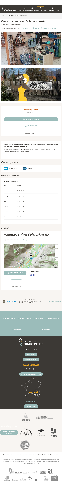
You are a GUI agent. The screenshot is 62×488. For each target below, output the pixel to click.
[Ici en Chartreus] (26, 432)
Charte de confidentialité (20, 454)
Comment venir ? (31, 406)
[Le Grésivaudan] (15, 480)
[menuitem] (8, 9)
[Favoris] (47, 11)
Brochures (39, 318)
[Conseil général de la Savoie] (50, 471)
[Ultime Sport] (54, 432)
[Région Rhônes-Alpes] (35, 471)
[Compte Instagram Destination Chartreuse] (30, 369)
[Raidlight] (41, 432)
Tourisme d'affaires (25, 318)
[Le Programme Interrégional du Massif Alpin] (18, 472)
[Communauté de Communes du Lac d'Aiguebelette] (38, 480)
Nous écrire (31, 354)
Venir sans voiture (31, 401)
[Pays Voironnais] (23, 479)
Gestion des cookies (53, 454)
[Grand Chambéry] (54, 478)
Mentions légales (7, 454)
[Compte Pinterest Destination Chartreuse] (34, 369)
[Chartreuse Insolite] (25, 445)
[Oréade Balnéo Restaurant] (26, 417)
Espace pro (46, 329)
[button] (52, 9)
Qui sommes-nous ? (31, 359)
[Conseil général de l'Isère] (43, 472)
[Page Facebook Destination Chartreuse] (26, 369)
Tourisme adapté (9, 318)
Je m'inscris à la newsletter (31, 374)
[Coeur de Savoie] (46, 478)
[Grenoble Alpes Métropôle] (30, 478)
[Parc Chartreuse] (11, 470)
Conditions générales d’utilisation (37, 454)
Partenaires (17, 329)
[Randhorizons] (44, 418)
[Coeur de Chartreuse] (7, 478)
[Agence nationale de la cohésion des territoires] (27, 472)
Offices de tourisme (53, 318)
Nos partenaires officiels (9, 432)
